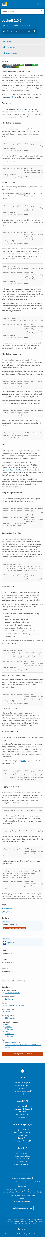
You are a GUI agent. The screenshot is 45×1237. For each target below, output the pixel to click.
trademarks (14, 1192)
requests (20, 109)
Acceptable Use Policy (21, 1164)
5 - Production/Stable (12, 993)
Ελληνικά (16, 1222)
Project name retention (22, 1091)
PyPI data (6, 921)
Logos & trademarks (22, 1114)
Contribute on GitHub (21, 1132)
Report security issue (22, 1156)
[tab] (22, 41)
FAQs (22, 1093)
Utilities (7, 1047)
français (22, 1220)
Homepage (8, 908)
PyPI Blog (21, 1106)
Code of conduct (21, 1159)
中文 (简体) (31, 1222)
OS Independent (10, 1018)
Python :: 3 (8, 1027)
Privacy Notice (22, 1161)
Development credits (21, 1141)
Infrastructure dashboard (21, 1109)
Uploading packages (22, 1085)
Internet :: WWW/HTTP (12, 1042)
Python (7, 1024)
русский (14, 1223)
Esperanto (27, 1223)
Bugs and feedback (22, 1130)
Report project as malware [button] (22, 1054)
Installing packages (21, 1082)
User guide (21, 1088)
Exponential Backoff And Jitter (12, 470)
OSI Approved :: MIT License (14, 1005)
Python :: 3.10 (9, 1036)
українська (9, 1222)
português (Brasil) (37, 1220)
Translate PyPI (22, 1135)
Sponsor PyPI (22, 1138)
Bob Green (10, 953)
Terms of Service (21, 1153)
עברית (21, 1223)
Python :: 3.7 (9, 1029)
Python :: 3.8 (9, 1031)
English (7, 1011)
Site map (22, 1198)
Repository (8, 912)
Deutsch (23, 1222)
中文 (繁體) (39, 1222)
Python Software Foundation (31, 1192)
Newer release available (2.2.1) (14, 928)
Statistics (22, 1112)
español (15, 1220)
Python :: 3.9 (9, 1034)
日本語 (28, 1220)
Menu (38, 4)
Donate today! (22, 1186)
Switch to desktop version (22, 1208)
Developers (9, 999)
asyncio (11, 97)
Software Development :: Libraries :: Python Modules (23, 1045)
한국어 (34, 1223)
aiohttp (23, 761)
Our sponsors (22, 1117)
